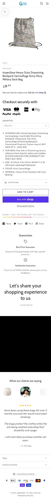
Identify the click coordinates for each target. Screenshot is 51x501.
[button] (41, 3)
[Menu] (4, 3)
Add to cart (25, 192)
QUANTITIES (8, 121)
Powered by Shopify (25, 496)
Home (5, 63)
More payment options (25, 206)
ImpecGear (7, 68)
